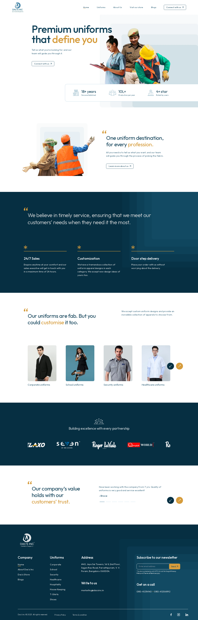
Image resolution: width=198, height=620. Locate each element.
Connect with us (173, 7)
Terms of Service (150, 573)
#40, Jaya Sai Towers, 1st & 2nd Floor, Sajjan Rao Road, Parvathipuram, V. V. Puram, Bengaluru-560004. (100, 568)
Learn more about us (118, 166)
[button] (170, 366)
